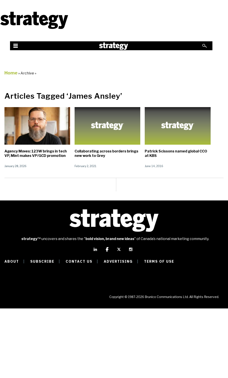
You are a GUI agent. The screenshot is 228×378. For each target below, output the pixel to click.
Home (11, 73)
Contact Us (79, 261)
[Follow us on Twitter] (119, 251)
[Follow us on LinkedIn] (95, 251)
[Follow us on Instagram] (130, 251)
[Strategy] (34, 28)
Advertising (118, 261)
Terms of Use (159, 261)
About (11, 261)
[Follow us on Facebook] (107, 251)
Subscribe (42, 261)
